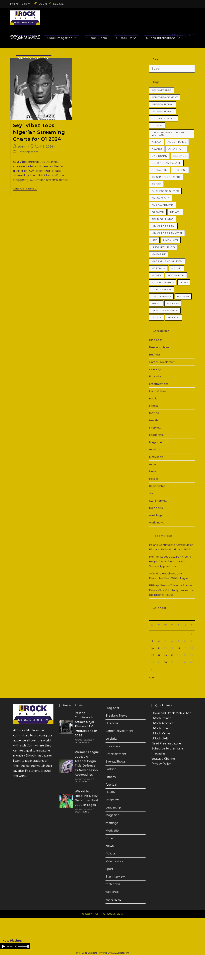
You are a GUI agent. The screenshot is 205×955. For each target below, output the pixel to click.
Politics (153, 478)
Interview (155, 427)
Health (153, 420)
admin (22, 146)
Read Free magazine (166, 743)
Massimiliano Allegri (167, 261)
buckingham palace (166, 162)
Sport (156, 303)
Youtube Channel (164, 759)
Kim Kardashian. (163, 226)
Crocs (156, 183)
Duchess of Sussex (165, 190)
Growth (158, 212)
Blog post (155, 339)
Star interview (158, 500)
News (152, 471)
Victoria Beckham (165, 310)
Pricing (14, 3)
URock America (162, 723)
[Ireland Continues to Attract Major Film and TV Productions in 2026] (66, 727)
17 (152, 655)
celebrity (155, 369)
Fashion (154, 398)
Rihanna (183, 296)
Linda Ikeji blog (163, 247)
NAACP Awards (163, 282)
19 (165, 655)
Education (155, 376)
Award (157, 148)
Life (154, 240)
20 (172, 655)
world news (156, 522)
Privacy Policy (161, 764)
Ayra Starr (176, 148)
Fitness (153, 405)
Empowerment (162, 205)
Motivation (176, 275)
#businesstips (161, 90)
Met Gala (158, 268)
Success (173, 303)
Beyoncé (179, 155)
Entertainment (28, 152)
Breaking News (159, 347)
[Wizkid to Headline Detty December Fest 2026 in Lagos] (66, 801)
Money (156, 275)
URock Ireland (161, 718)
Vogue (156, 317)
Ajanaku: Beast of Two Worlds (168, 133)
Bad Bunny (159, 155)
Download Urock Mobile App (171, 713)
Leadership (156, 434)
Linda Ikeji (170, 240)
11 (159, 648)
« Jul (151, 677)
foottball (154, 412)
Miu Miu (176, 268)
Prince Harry (161, 289)
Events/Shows (158, 391)
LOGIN (42, 3)
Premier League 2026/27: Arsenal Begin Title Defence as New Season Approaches (170, 561)
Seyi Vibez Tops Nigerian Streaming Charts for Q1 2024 (39, 132)
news (184, 282)
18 (159, 655)
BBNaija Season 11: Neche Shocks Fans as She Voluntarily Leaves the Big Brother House (171, 590)
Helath (175, 212)
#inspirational (163, 104)
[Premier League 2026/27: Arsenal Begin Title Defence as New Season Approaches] (66, 766)
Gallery (26, 3)
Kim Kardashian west (167, 233)
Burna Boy (160, 169)
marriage (155, 449)
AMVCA (156, 141)
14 (178, 648)
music (153, 464)
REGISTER (59, 3)
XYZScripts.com (120, 952)
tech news (156, 507)
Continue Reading (25, 188)
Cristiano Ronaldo (166, 176)
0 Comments (82, 742)
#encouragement (165, 97)
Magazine (159, 254)
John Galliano (162, 219)
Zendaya (174, 317)
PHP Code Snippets (86, 952)
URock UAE (160, 738)
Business (180, 169)
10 (152, 648)
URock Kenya (161, 733)
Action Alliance (163, 118)
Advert (157, 125)
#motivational (162, 111)
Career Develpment (162, 361)
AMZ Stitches (177, 141)
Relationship (161, 296)
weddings (155, 515)
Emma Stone (160, 198)
